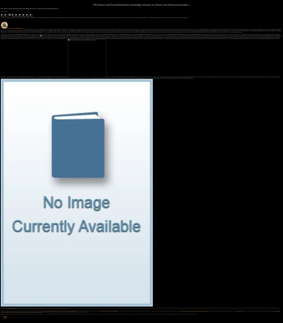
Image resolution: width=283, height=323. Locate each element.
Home (5, 318)
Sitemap (5, 316)
